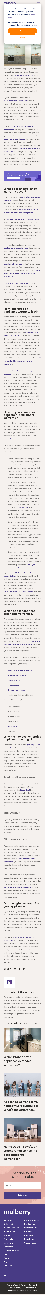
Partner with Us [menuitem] (31, 1220)
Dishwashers (14, 680)
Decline (22, 37)
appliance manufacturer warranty (22, 219)
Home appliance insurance (16, 283)
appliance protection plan (16, 248)
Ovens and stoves (16, 690)
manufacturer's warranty (16, 100)
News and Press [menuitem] (11, 1250)
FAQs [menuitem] (6, 1254)
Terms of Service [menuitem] (28, 1285)
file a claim (23, 507)
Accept (22, 31)
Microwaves (13, 685)
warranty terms (11, 439)
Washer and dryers (17, 675)
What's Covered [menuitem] (11, 1228)
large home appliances (14, 139)
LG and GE (25, 790)
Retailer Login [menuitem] (30, 1228)
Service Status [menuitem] (29, 1288)
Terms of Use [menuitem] (12, 1285)
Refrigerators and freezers (21, 670)
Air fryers (12, 726)
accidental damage (13, 264)
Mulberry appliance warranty (17, 887)
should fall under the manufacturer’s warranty (22, 361)
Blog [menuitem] (6, 1262)
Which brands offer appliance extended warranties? (18, 1061)
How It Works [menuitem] (10, 1231)
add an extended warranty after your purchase (22, 273)
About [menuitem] (7, 1258)
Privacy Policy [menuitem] (15, 1288)
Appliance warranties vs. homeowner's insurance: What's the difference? (21, 1106)
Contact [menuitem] (8, 1265)
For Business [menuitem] (30, 1224)
